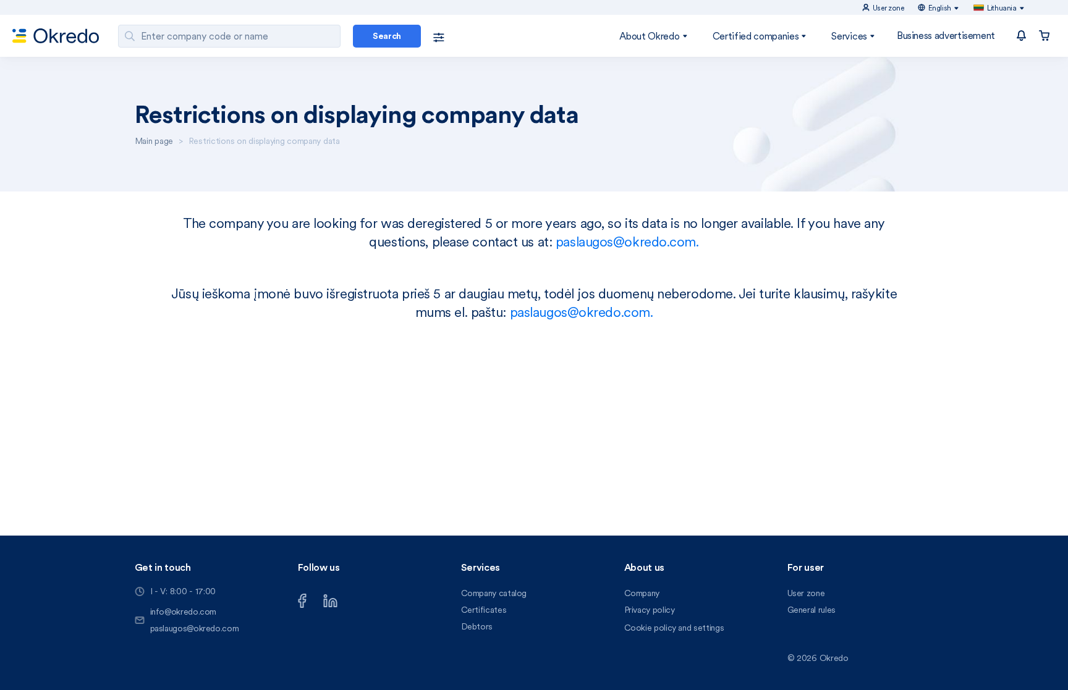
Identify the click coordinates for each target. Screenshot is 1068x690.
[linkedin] (330, 599)
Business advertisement (946, 35)
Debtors (477, 626)
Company (641, 593)
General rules (811, 609)
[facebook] (302, 599)
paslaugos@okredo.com (194, 628)
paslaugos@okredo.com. (627, 241)
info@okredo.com (183, 611)
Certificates (484, 609)
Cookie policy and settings (674, 627)
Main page (154, 140)
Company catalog (494, 593)
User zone (806, 593)
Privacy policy (649, 609)
